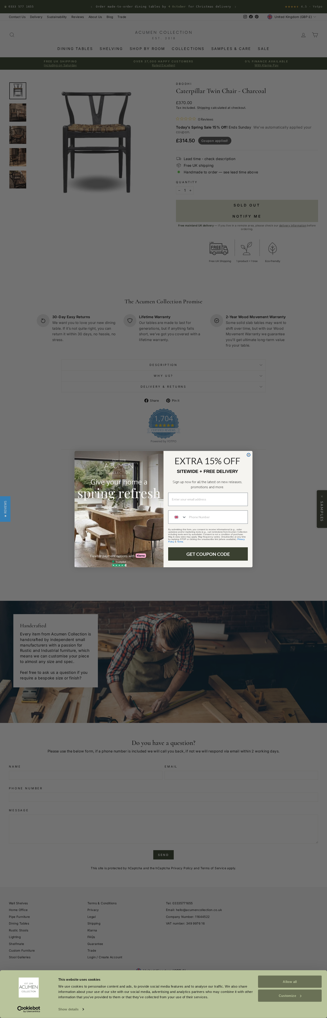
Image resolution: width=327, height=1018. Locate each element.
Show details (68, 1009)
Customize (287, 995)
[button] (5, 509)
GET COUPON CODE (208, 554)
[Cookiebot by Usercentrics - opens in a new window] (28, 1009)
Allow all (290, 982)
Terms (180, 541)
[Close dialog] (248, 454)
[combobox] (177, 517)
